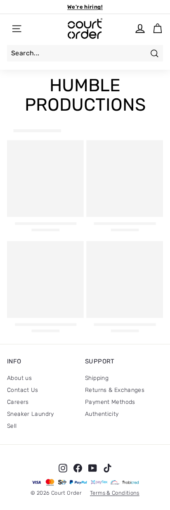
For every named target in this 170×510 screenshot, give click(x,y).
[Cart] (157, 29)
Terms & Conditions (114, 493)
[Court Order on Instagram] (63, 467)
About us (19, 378)
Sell (12, 425)
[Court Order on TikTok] (107, 467)
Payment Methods (110, 402)
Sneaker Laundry (30, 413)
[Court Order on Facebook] (77, 467)
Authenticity (102, 413)
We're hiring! (85, 7)
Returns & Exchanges (114, 390)
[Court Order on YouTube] (92, 467)
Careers (18, 402)
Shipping (97, 378)
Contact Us (22, 390)
